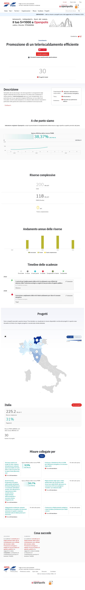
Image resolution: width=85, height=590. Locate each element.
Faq (80, 2)
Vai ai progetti (77, 405)
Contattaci (53, 571)
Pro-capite (70, 337)
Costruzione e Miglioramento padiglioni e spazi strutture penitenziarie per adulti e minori (56, 509)
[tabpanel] (42, 420)
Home (6, 11)
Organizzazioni (26, 11)
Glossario (44, 571)
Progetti (47, 11)
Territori (16, 11)
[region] (42, 367)
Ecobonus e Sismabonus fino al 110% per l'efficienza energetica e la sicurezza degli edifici (56, 464)
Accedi (64, 2)
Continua (7, 105)
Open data (73, 2)
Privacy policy (14, 571)
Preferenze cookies (25, 571)
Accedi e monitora (42, 54)
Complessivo (77, 337)
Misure (34, 11)
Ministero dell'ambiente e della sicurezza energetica (71, 92)
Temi (10, 11)
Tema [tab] (41, 456)
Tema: (12, 475)
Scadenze (40, 11)
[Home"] (5, 336)
